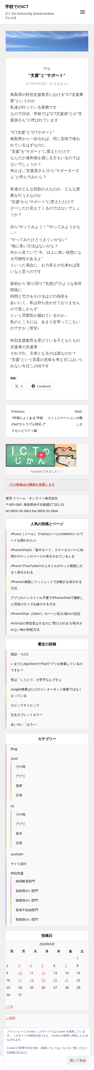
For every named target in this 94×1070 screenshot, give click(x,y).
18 (32, 980)
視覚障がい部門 (27, 919)
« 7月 (9, 1006)
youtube (17, 854)
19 (43, 980)
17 (20, 980)
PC (13, 806)
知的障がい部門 (27, 891)
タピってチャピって (25, 705)
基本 (19, 833)
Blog (47, 68)
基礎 (19, 785)
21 (67, 980)
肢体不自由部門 (27, 910)
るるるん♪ (61, 83)
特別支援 (17, 873)
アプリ (20, 776)
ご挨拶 (10, 1018)
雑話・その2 (20, 654)
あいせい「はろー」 (25, 724)
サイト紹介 (19, 863)
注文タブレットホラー (27, 714)
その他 (20, 766)
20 (55, 980)
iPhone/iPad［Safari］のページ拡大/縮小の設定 (46, 613)
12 (43, 973)
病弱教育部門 (25, 881)
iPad (32, 484)
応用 (19, 795)
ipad (14, 758)
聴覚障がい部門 (27, 900)
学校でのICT (17, 6)
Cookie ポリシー (17, 1052)
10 (20, 973)
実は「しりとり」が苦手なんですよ (36, 679)
